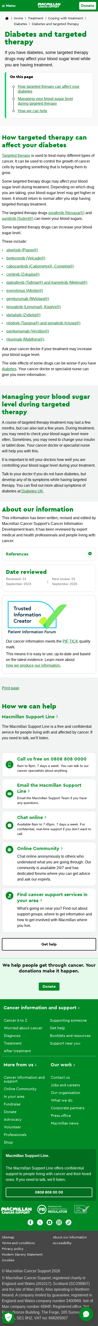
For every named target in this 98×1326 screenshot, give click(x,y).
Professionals (15, 1135)
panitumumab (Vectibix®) (27, 331)
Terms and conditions (18, 1243)
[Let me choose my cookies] (8, 1318)
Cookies (8, 1260)
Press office (61, 1116)
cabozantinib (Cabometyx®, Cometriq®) (40, 266)
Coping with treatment (65, 18)
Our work (61, 1064)
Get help (49, 944)
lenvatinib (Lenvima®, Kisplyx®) (33, 307)
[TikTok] (68, 1223)
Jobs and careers (65, 1085)
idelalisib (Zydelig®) (23, 315)
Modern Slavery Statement (22, 1254)
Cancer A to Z (15, 1020)
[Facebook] (30, 1223)
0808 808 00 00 (49, 1192)
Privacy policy (13, 1249)
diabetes (9, 369)
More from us (18, 1064)
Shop (8, 1142)
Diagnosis (12, 1036)
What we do (62, 1100)
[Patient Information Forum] (82, 1210)
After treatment (17, 1051)
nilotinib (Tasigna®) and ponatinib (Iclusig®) (43, 323)
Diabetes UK (32, 491)
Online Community (20, 1089)
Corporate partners (67, 1108)
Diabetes (20, 24)
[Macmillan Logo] (49, 5)
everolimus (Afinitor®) (24, 291)
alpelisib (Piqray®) (22, 250)
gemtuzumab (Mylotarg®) (27, 299)
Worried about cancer (23, 1028)
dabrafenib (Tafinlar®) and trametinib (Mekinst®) (46, 282)
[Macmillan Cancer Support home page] (7, 18)
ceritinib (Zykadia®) (22, 274)
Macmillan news (64, 1123)
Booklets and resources (70, 1036)
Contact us (60, 1077)
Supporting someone (68, 1020)
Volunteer (12, 1127)
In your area (14, 1097)
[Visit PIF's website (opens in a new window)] (37, 634)
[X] (40, 1223)
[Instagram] (59, 1223)
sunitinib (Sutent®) (17, 219)
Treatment (35, 18)
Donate (87, 6)
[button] (10, 5)
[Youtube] (49, 1223)
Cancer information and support (40, 1007)
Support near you (65, 1043)
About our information (70, 1237)
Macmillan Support (28, 716)
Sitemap (8, 1237)
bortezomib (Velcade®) (25, 258)
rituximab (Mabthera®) (25, 339)
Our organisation (65, 1093)
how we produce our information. (33, 665)
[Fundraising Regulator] (52, 1210)
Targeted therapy (16, 155)
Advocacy (13, 1119)
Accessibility (62, 1243)
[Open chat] (86, 1314)
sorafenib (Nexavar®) (66, 213)
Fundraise (12, 1104)
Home (18, 18)
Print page (10, 688)
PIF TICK (70, 641)
